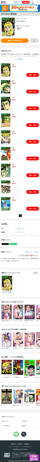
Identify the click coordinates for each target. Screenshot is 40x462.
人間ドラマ (20, 228)
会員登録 (26, 2)
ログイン (17, 2)
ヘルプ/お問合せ (6, 425)
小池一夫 (19, 18)
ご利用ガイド (25, 421)
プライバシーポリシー (14, 446)
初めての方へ (5, 421)
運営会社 (13, 444)
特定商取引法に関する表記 (20, 449)
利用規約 (20, 444)
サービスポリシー (26, 446)
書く (28, 26)
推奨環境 (24, 425)
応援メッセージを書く (32, 252)
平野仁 (25, 18)
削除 (36, 273)
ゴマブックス (21, 232)
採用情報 (26, 444)
